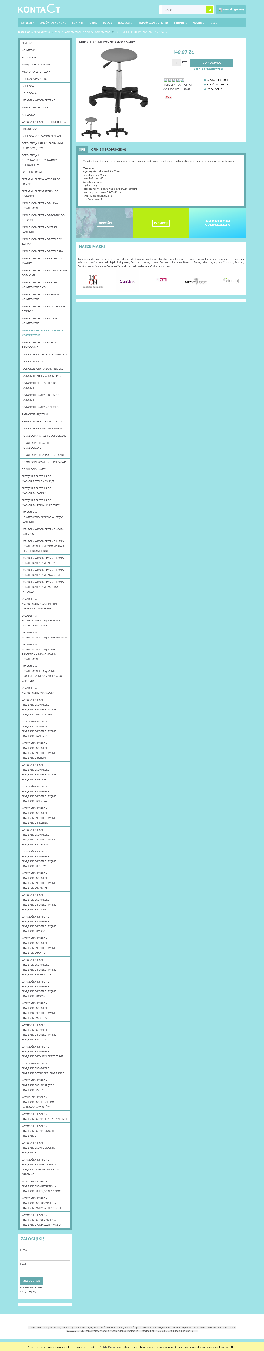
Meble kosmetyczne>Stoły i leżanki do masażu (45, 273)
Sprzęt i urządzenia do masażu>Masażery (36, 491)
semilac (27, 43)
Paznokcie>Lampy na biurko (40, 407)
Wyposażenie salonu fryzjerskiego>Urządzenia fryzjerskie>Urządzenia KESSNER (42, 1203)
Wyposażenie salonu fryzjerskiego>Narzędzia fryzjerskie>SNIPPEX (38, 1085)
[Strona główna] (39, 7)
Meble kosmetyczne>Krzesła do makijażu (42, 261)
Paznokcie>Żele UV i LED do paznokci (39, 385)
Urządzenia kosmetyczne (38, 100)
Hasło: (24, 1264)
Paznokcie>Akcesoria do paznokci (44, 354)
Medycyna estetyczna (36, 71)
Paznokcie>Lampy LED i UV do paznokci (40, 397)
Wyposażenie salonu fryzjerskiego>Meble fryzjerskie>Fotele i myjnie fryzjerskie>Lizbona (39, 837)
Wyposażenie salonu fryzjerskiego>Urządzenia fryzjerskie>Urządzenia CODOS (41, 1186)
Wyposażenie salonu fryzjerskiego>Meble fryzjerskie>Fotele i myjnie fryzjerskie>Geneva (39, 794)
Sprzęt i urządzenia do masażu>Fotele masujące (38, 479)
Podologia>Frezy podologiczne (43, 455)
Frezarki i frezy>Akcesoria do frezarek (41, 181)
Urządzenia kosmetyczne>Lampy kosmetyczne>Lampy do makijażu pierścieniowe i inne (43, 546)
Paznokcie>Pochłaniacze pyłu (42, 421)
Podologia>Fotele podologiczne (44, 435)
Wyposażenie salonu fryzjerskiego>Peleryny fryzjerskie (44, 1116)
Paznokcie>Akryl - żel (36, 361)
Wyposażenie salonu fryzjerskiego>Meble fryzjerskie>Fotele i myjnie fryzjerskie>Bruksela (39, 772)
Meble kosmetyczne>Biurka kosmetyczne (40, 205)
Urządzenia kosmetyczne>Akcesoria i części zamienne (43, 517)
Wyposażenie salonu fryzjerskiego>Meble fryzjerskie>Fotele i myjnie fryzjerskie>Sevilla (39, 1010)
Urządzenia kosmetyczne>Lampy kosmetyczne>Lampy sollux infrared (43, 586)
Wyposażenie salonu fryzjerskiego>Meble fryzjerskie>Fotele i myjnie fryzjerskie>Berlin (39, 750)
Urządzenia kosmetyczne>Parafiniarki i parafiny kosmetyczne (40, 603)
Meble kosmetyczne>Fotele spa (42, 251)
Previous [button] (83, 279)
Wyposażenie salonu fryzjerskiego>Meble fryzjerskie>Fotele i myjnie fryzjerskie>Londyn (39, 859)
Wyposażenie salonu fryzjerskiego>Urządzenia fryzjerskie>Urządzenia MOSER (41, 1219)
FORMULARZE (30, 129)
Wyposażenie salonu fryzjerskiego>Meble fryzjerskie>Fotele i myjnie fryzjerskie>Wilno (39, 1032)
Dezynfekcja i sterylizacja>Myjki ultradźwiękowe (42, 145)
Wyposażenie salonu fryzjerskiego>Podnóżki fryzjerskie (38, 1130)
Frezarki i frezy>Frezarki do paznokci (40, 193)
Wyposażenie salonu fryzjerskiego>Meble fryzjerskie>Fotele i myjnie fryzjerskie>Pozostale (39, 967)
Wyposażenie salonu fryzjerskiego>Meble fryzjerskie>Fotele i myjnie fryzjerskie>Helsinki (39, 815)
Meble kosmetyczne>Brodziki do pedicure (43, 217)
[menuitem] (214, 23)
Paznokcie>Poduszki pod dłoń (42, 428)
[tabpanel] (161, 180)
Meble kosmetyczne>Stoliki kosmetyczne (40, 321)
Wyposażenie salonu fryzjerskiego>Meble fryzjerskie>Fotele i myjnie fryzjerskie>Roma (39, 989)
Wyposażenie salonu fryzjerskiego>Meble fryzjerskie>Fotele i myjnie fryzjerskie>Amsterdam (39, 707)
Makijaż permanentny (36, 64)
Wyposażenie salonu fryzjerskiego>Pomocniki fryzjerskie (38, 1147)
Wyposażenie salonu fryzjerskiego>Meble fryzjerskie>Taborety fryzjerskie (43, 1068)
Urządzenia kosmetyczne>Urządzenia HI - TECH (44, 635)
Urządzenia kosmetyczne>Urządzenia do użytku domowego (41, 620)
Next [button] (239, 279)
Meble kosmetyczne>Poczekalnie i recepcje (44, 309)
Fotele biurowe (32, 172)
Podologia (29, 57)
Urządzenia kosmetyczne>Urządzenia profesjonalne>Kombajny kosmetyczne (39, 652)
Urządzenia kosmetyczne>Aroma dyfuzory (43, 531)
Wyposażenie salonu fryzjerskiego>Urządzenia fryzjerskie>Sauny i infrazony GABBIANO (41, 1167)
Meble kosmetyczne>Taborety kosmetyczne (42, 333)
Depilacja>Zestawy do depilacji (42, 136)
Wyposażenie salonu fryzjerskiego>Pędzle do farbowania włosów (38, 1102)
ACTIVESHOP (185, 84)
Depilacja (28, 86)
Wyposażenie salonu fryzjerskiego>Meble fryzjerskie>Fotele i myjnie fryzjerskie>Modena (39, 902)
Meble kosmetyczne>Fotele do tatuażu (42, 241)
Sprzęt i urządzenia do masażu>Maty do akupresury (41, 503)
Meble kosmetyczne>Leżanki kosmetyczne (40, 297)
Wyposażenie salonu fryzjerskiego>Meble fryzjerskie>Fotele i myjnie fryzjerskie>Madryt (39, 880)
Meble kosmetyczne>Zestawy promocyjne (41, 345)
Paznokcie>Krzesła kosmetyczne (43, 376)
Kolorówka (29, 93)
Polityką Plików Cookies (111, 1346)
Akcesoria (28, 114)
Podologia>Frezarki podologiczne (35, 445)
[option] (93, 281)
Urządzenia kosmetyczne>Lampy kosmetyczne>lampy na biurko (43, 572)
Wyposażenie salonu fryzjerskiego (44, 121)
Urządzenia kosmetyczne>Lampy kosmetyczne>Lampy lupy (43, 560)
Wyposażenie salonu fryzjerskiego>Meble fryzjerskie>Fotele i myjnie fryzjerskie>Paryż (39, 924)
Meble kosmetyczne (35, 107)
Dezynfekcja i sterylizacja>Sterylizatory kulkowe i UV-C (39, 160)
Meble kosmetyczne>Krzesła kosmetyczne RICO (40, 285)
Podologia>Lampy (34, 469)
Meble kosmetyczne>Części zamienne (39, 229)
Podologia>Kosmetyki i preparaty (44, 462)
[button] (215, 79)
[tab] (82, 149)
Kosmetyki (28, 50)
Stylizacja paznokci (34, 79)
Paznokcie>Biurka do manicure (42, 368)
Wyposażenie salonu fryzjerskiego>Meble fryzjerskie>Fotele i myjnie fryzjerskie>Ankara (39, 729)
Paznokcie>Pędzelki (35, 414)
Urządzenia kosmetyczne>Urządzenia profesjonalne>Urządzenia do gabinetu (42, 673)
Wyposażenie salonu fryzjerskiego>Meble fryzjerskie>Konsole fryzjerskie (42, 1051)
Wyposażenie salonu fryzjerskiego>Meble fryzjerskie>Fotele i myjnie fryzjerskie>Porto (39, 945)
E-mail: (24, 1250)
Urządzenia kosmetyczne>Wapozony (38, 690)
